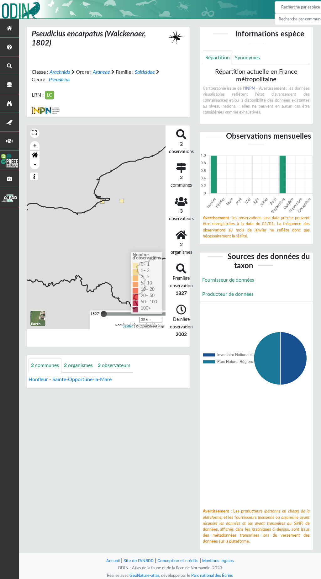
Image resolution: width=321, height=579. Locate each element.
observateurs (114, 365)
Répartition (217, 57)
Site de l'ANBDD (139, 560)
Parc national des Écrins (212, 575)
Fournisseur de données (228, 280)
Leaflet (128, 326)
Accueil (113, 560)
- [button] (35, 164)
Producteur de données (228, 294)
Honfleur (38, 379)
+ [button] (35, 145)
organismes (78, 365)
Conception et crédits (177, 560)
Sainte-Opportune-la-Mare (82, 379)
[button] (34, 155)
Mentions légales (218, 560)
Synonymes (247, 57)
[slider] (104, 314)
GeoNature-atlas (144, 575)
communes (45, 365)
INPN (250, 88)
